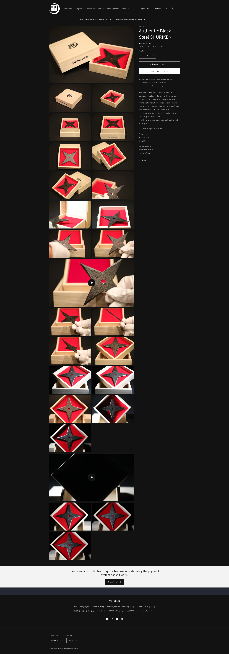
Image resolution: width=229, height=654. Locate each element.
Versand (151, 47)
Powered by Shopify (71, 648)
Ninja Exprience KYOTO (105, 611)
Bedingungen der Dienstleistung (91, 607)
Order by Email (114, 582)
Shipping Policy (128, 607)
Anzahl (141, 51)
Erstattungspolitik (113, 607)
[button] (79, 8)
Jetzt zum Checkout (159, 71)
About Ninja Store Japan (146, 611)
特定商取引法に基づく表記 (83, 611)
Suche (74, 607)
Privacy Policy (150, 607)
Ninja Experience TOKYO (125, 611)
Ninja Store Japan (59, 648)
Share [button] (143, 160)
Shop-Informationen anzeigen (153, 86)
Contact (139, 607)
